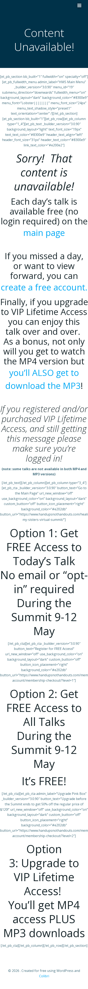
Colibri (44, 976)
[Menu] (79, 5)
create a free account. (44, 287)
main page (44, 232)
